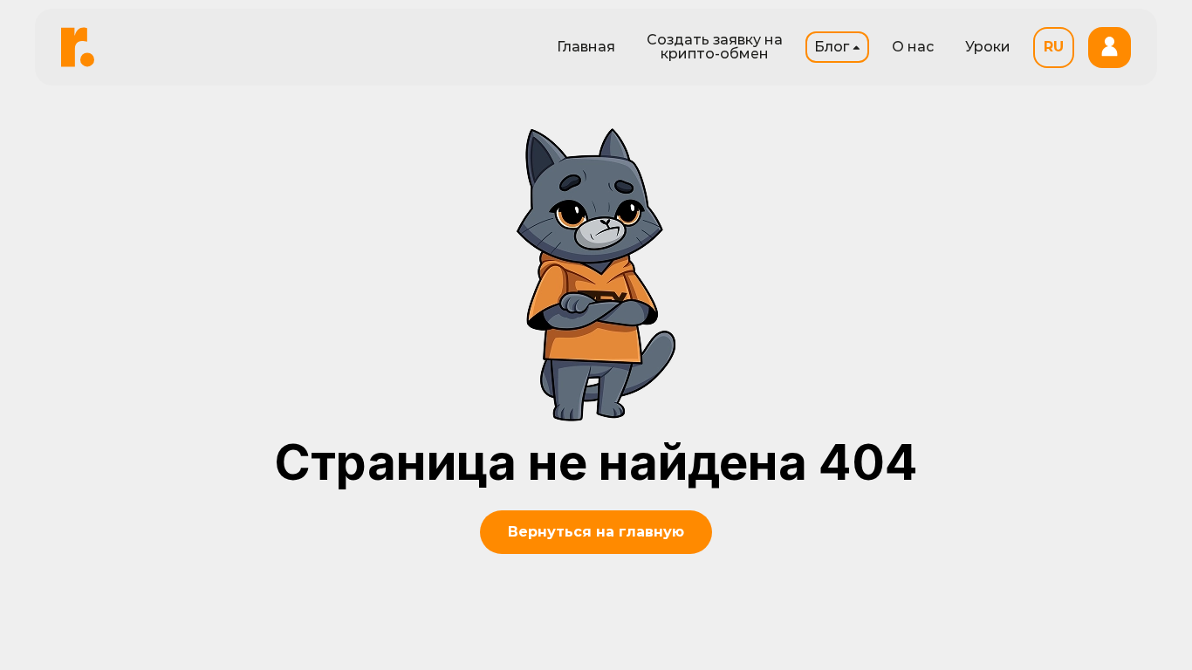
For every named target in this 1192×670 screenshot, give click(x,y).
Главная (586, 46)
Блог (831, 46)
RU (1054, 46)
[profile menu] (1109, 47)
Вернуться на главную (596, 531)
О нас (913, 46)
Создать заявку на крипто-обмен (715, 46)
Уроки (987, 46)
